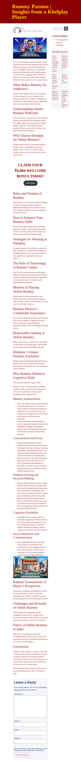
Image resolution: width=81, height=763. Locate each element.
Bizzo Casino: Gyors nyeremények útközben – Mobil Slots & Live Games (56, 63)
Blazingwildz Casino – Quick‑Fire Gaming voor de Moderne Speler (66, 61)
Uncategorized (61, 40)
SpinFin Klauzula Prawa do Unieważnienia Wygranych (57, 95)
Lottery (59, 42)
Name (17, 721)
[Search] (66, 29)
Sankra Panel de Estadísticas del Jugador (65, 78)
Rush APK (24, 668)
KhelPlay (59, 45)
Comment (18, 694)
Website (17, 738)
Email (17, 730)
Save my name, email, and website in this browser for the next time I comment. (30, 749)
